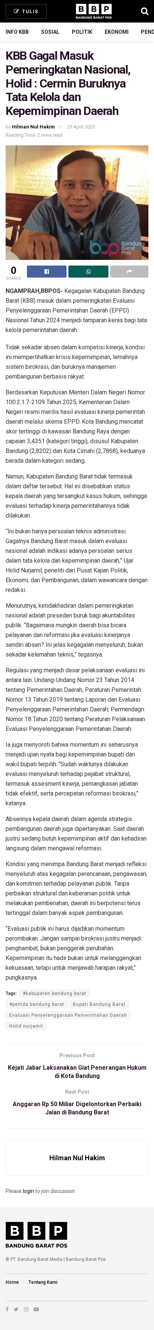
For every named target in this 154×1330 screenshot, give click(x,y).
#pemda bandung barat (36, 1004)
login (28, 1191)
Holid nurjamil (26, 1026)
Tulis (29, 11)
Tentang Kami (42, 1282)
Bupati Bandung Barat (99, 1004)
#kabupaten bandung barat (54, 993)
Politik (82, 32)
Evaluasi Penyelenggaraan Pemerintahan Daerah (68, 1015)
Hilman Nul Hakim (33, 127)
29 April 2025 (81, 127)
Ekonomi (117, 32)
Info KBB (17, 32)
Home (12, 1282)
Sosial (50, 32)
